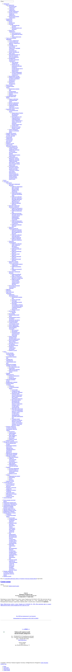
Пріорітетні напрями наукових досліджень (8, 507)
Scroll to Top (3, 664)
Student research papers (14, 586)
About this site (6, 669)
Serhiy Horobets (44, 662)
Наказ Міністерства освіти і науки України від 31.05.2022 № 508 (18, 604)
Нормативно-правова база (9, 502)
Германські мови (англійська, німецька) (13, 520)
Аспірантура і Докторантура (10, 503)
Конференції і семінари (8, 511)
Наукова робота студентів (9, 512)
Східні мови (12, 517)
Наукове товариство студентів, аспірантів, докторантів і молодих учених (8, 573)
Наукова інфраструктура (9, 509)
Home (4, 666)
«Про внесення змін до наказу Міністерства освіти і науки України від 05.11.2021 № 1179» (26, 605)
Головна (6, 578)
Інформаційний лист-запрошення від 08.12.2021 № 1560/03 (25, 618)
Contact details (6, 670)
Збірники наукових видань (9, 510)
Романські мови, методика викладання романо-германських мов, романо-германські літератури (13, 527)
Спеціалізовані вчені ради (9, 505)
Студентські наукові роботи (30, 578)
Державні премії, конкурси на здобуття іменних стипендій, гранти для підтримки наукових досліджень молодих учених (13, 564)
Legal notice (6, 667)
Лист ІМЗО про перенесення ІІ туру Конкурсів (26, 616)
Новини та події (7, 576)
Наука (9, 578)
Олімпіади (8, 514)
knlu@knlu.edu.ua (22, 640)
